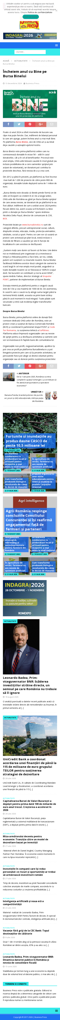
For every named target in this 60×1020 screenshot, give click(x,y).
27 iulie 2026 (10, 846)
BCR (5, 218)
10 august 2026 (13, 471)
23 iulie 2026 (10, 908)
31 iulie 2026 (39, 471)
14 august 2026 (13, 450)
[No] (56, 10)
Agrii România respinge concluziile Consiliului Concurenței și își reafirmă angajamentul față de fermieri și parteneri (29, 519)
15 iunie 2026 (11, 966)
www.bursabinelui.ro (32, 224)
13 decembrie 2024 (13, 83)
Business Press (32, 83)
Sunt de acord (30, 17)
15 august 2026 (13, 554)
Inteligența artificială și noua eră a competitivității (23, 903)
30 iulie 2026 (39, 491)
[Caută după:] (30, 52)
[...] (22, 708)
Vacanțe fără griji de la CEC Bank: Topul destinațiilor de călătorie (26, 932)
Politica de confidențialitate (40, 12)
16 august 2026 (13, 534)
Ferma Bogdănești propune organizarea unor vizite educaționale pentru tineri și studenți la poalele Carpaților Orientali (43, 479)
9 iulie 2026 (10, 937)
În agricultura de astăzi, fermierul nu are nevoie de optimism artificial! (42, 463)
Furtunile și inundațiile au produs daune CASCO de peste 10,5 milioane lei (29, 441)
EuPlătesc (44, 330)
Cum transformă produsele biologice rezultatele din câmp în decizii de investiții (16, 483)
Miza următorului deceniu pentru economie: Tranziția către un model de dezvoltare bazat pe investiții (25, 839)
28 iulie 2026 (10, 778)
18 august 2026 (11, 697)
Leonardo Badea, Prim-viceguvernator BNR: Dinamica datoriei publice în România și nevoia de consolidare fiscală (28, 959)
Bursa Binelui (22, 142)
